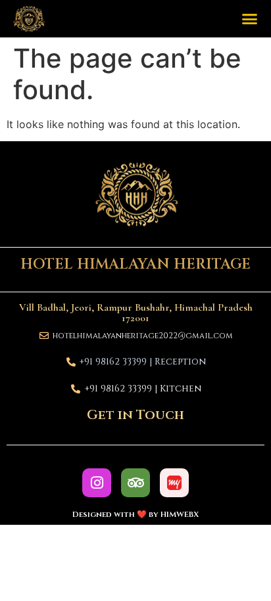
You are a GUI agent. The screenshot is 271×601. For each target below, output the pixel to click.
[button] (249, 19)
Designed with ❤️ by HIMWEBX (135, 514)
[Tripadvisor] (135, 482)
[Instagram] (96, 482)
